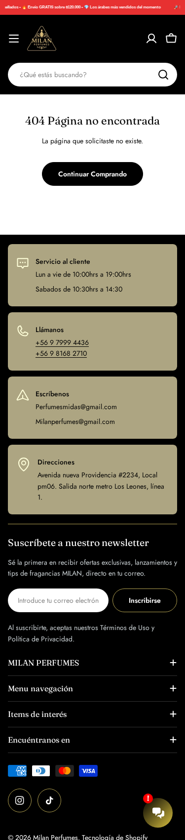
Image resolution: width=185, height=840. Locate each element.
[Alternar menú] (14, 38)
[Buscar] (163, 75)
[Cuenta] (151, 38)
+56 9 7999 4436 (62, 342)
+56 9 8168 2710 (61, 353)
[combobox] (92, 74)
